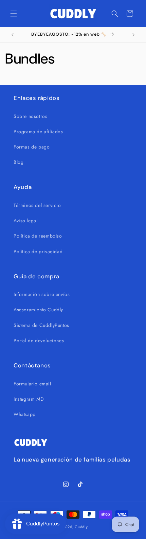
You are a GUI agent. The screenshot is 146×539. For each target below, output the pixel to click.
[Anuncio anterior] (12, 34)
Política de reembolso (38, 235)
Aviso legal (26, 220)
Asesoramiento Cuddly (38, 309)
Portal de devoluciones (39, 340)
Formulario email (32, 383)
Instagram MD (29, 399)
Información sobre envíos (42, 294)
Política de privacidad (38, 251)
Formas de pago (32, 146)
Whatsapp (25, 414)
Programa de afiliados (38, 131)
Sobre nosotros (30, 116)
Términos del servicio (37, 205)
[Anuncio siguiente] (133, 34)
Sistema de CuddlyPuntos (41, 325)
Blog (18, 162)
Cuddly (81, 526)
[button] (13, 13)
